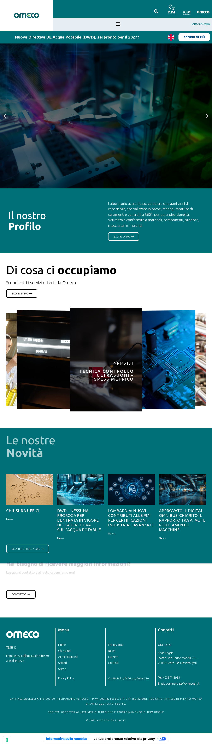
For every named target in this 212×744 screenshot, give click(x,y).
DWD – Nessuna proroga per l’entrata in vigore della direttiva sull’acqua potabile (79, 520)
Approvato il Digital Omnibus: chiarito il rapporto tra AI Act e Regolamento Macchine (182, 520)
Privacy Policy (66, 678)
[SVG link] (171, 9)
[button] (4, 116)
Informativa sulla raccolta (66, 739)
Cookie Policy (116, 678)
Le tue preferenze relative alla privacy (124, 739)
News (9, 519)
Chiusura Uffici (22, 510)
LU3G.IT (120, 720)
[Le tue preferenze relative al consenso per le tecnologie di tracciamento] (7, 740)
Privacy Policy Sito (138, 678)
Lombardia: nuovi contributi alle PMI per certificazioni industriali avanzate (131, 517)
